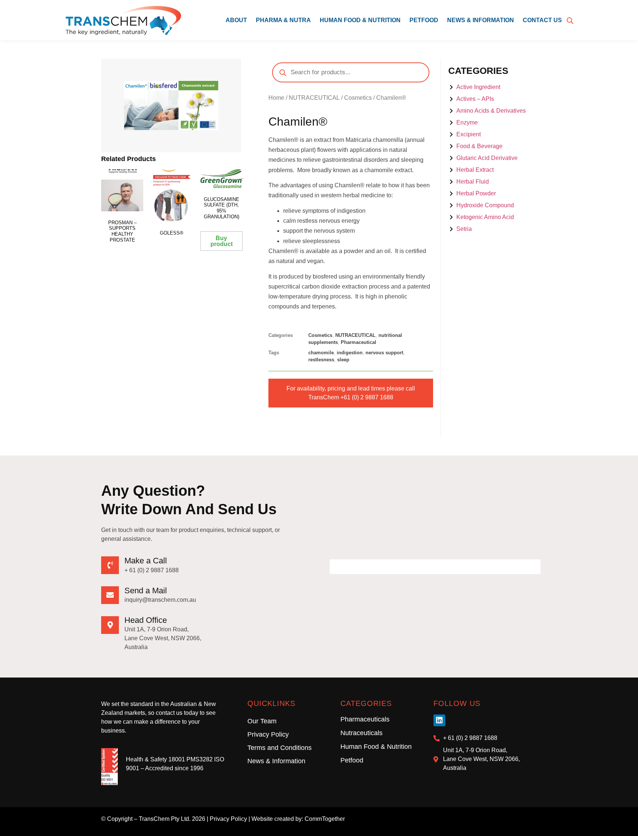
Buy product (221, 241)
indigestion (350, 352)
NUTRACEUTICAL (314, 98)
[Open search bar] (570, 20)
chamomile (321, 352)
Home (276, 98)
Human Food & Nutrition (360, 20)
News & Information (480, 20)
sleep (343, 359)
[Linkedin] (439, 720)
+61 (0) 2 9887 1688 (366, 397)
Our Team (262, 721)
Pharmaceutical (358, 342)
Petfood (423, 20)
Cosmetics (358, 98)
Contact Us (542, 20)
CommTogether (325, 819)
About (236, 20)
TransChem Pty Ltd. (165, 819)
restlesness (321, 359)
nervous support (384, 352)
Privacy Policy (268, 734)
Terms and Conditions (279, 747)
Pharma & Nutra (283, 20)
